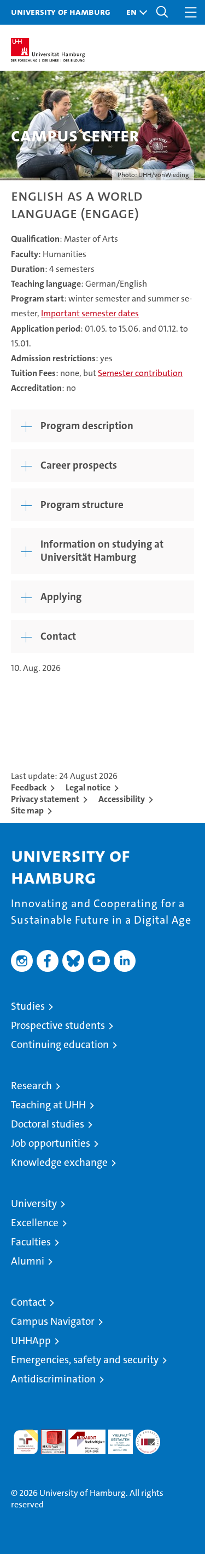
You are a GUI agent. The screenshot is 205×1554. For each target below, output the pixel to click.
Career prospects (78, 465)
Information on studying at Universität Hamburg (101, 550)
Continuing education (60, 1044)
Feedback (28, 787)
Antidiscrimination (53, 1379)
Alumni (27, 1261)
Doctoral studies (47, 1124)
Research (31, 1085)
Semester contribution (140, 373)
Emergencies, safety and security (85, 1360)
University (34, 1203)
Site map (27, 810)
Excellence (34, 1222)
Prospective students (58, 1025)
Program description (86, 425)
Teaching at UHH (48, 1105)
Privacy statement (45, 799)
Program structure (82, 504)
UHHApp (31, 1340)
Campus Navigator (53, 1321)
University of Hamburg (60, 11)
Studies (28, 1006)
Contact (58, 636)
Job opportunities (50, 1143)
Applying (60, 597)
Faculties (31, 1242)
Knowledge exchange (59, 1162)
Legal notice (88, 787)
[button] (134, 12)
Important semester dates (90, 313)
